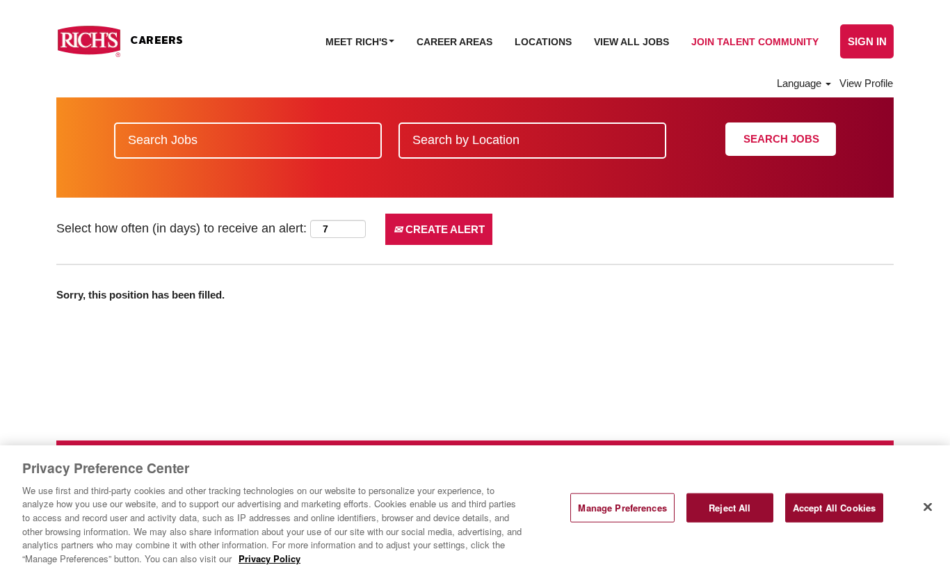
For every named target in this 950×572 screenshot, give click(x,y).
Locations (543, 41)
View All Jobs (631, 41)
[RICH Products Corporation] (119, 41)
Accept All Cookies (834, 507)
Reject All (729, 507)
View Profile (866, 83)
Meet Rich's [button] (357, 41)
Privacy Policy (269, 557)
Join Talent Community (755, 41)
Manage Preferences (622, 507)
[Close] (927, 506)
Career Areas (454, 41)
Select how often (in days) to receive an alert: (181, 228)
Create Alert (444, 229)
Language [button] (800, 83)
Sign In (867, 41)
